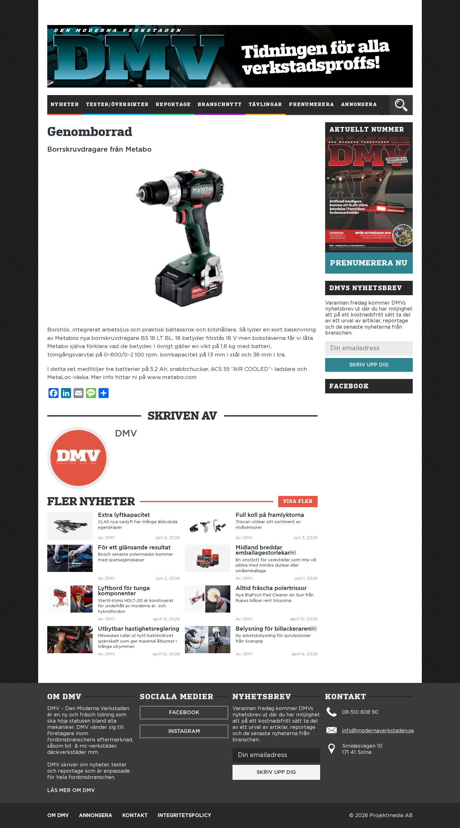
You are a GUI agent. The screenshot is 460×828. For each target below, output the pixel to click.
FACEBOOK (184, 712)
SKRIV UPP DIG (369, 365)
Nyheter (65, 104)
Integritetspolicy (184, 815)
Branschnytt (220, 104)
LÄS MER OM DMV (71, 790)
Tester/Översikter (117, 104)
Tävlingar (265, 104)
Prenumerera (311, 104)
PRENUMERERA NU (368, 262)
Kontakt (135, 815)
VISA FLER (298, 501)
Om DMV (58, 815)
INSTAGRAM (184, 731)
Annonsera (359, 104)
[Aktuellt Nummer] (369, 194)
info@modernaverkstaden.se (378, 730)
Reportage (173, 104)
